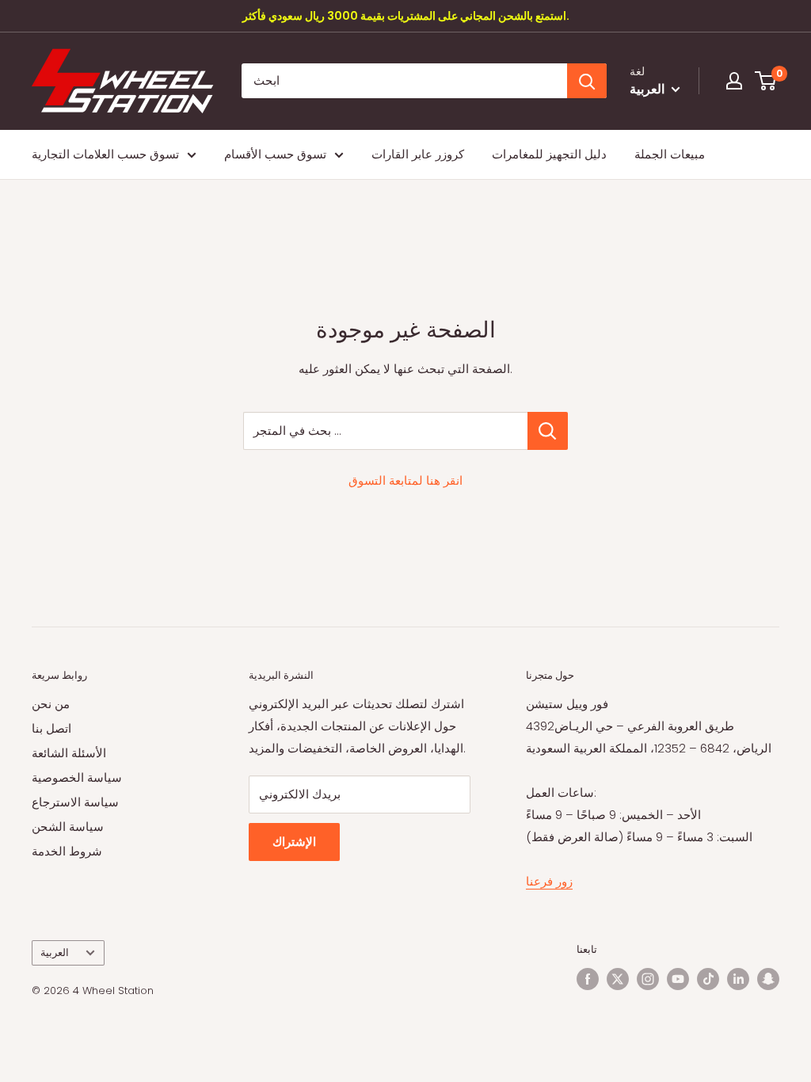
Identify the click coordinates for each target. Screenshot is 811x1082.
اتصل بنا (51, 728)
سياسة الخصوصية (77, 777)
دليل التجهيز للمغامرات (549, 154)
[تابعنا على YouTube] (678, 979)
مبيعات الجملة (669, 154)
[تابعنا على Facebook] (588, 979)
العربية (54, 952)
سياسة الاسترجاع (75, 802)
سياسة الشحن (68, 826)
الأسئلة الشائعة (69, 753)
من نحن (51, 703)
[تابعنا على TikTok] (708, 979)
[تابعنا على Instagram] (648, 979)
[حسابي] (734, 81)
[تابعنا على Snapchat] (768, 979)
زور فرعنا (549, 881)
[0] (766, 80)
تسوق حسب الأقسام (275, 154)
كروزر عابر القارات (417, 154)
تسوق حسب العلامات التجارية (105, 154)
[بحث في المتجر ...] (547, 431)
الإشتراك (294, 841)
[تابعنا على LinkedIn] (738, 979)
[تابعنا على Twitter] (618, 979)
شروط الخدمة (67, 851)
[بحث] (587, 80)
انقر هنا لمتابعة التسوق (405, 480)
